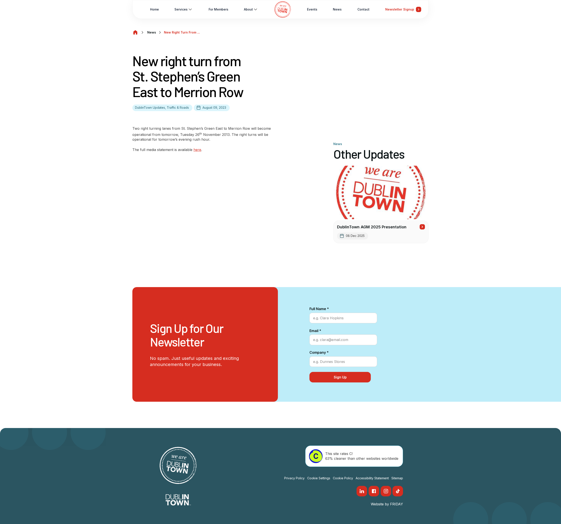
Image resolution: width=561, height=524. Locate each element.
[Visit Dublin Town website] (178, 500)
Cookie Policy (343, 478)
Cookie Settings (318, 478)
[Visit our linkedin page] (362, 491)
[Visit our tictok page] (397, 491)
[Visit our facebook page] (374, 491)
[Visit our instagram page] (386, 491)
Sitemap (397, 478)
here (197, 149)
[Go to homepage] (282, 9)
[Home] (135, 32)
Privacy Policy (294, 478)
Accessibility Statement (372, 478)
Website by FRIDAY (387, 504)
